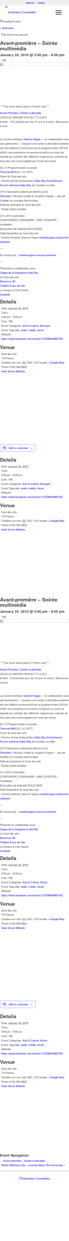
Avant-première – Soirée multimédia (23, 1160)
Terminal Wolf (8, 172)
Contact (41, 3)
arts (17, 330)
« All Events (7, 28)
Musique (45, 325)
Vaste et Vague (32, 139)
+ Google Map (56, 362)
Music (43, 882)
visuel (40, 330)
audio (24, 330)
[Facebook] (34, 1206)
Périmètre (5, 196)
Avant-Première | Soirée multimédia (20, 113)
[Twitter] (28, 1206)
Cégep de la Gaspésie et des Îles (19, 272)
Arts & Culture (31, 882)
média (32, 330)
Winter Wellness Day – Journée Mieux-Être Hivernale (33, 1165)
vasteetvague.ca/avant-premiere (37, 255)
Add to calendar (18, 448)
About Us (30, 3)
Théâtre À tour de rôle (12, 285)
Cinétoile (5, 294)
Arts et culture (31, 325)
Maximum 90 (7, 281)
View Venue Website (13, 371)
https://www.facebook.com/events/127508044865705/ (32, 338)
